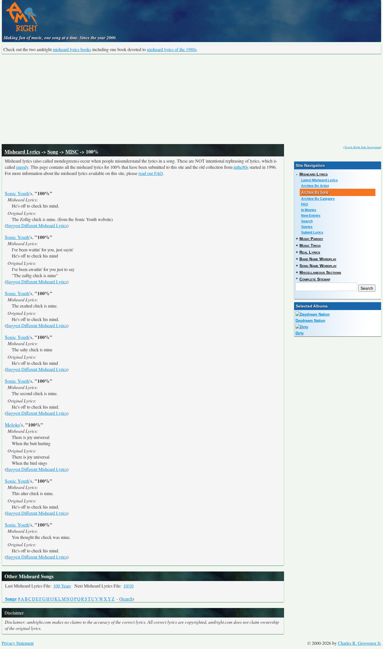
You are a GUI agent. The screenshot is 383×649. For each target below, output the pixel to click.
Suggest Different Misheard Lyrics (36, 225)
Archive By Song (314, 192)
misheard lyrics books (72, 49)
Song (52, 151)
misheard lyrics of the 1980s (172, 49)
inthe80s (241, 167)
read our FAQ (151, 173)
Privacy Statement (18, 643)
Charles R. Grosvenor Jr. (359, 643)
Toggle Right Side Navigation (362, 147)
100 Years (62, 586)
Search (127, 599)
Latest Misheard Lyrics (319, 180)
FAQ (304, 204)
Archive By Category (318, 199)
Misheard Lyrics (22, 151)
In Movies (308, 210)
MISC (72, 151)
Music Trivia (310, 245)
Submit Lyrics (312, 232)
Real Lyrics (309, 252)
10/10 (128, 586)
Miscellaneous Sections (320, 272)
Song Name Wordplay (318, 265)
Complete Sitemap (314, 279)
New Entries (310, 216)
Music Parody (311, 238)
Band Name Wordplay (317, 259)
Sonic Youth (17, 193)
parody (22, 167)
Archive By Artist (315, 186)
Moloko (12, 425)
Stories (307, 227)
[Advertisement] (191, 99)
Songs (10, 598)
